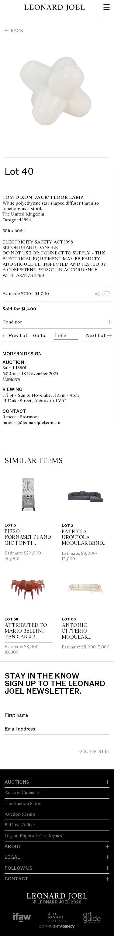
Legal (12, 857)
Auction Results (20, 814)
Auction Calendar (22, 793)
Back (17, 30)
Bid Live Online (20, 825)
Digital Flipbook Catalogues (33, 836)
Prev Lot (18, 335)
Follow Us (19, 868)
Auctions (17, 782)
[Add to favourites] (107, 293)
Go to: (39, 336)
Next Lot (95, 335)
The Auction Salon (23, 803)
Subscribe (96, 752)
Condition (12, 322)
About (13, 847)
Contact (16, 879)
